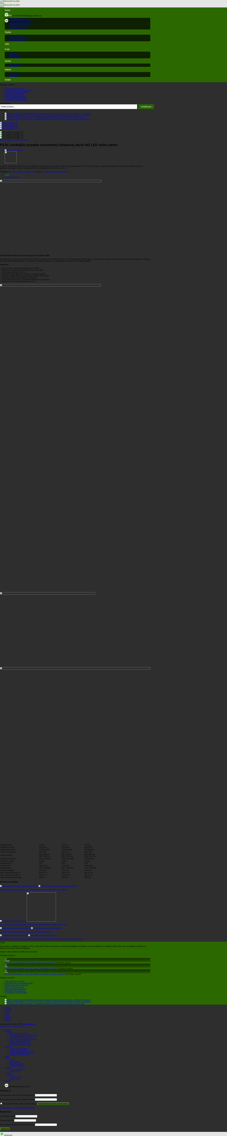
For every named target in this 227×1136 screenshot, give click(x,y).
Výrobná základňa (15, 56)
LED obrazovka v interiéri (17, 19)
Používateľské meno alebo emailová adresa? (17, 1108)
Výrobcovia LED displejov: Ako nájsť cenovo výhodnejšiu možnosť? (31, 968)
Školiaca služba (14, 74)
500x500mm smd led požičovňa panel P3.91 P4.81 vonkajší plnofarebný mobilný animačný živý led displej (41, 939)
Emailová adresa (7, 1120)
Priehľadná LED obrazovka (18, 27)
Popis (7, 175)
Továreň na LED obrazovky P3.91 (55, 172)
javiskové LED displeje (16, 35)
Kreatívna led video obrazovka (19, 22)
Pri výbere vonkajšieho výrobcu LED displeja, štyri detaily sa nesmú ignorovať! (35, 974)
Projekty (8, 32)
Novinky (8, 61)
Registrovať (5, 1129)
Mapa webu (4, 1026)
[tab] (77, 175)
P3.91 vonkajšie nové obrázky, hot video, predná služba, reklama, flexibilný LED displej (33, 924)
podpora (8, 69)
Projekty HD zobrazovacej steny (19, 39)
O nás (7, 49)
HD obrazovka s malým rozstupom (20, 23)
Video (7, 44)
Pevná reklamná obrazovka (18, 25)
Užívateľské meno (7, 1116)
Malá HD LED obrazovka (14, 94)
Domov (7, 10)
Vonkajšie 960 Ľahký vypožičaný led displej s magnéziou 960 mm (25, 932)
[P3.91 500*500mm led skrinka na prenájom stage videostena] (14, 150)
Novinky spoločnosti (15, 64)
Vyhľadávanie (5, 103)
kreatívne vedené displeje (17, 40)
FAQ (10, 73)
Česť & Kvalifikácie (15, 57)
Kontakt (8, 80)
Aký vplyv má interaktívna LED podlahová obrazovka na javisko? (30, 963)
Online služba (13, 76)
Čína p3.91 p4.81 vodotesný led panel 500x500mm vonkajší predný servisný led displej (33, 890)
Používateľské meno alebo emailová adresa (17, 1095)
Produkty (8, 15)
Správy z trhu (13, 66)
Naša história (13, 54)
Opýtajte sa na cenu (12, 177)
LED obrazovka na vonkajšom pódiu (21, 20)
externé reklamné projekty (17, 37)
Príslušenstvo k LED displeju (18, 28)
